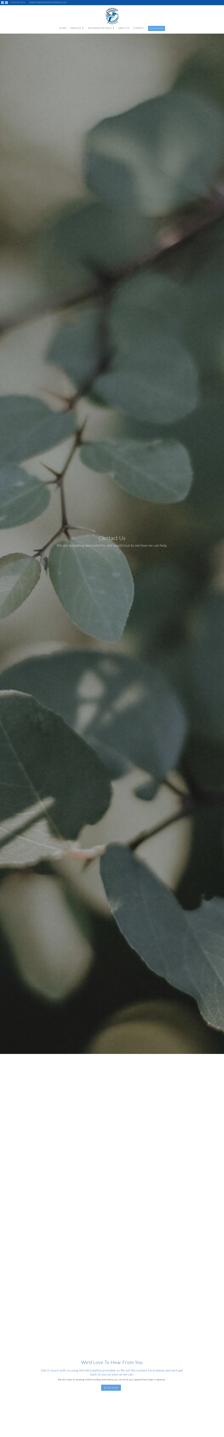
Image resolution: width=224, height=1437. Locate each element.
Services (75, 28)
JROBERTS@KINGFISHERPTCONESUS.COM (47, 2)
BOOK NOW (111, 1387)
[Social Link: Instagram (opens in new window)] (6, 2)
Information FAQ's (100, 28)
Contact (138, 28)
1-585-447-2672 (17, 2)
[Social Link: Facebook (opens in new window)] (2, 2)
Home (62, 28)
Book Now (156, 28)
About (122, 28)
